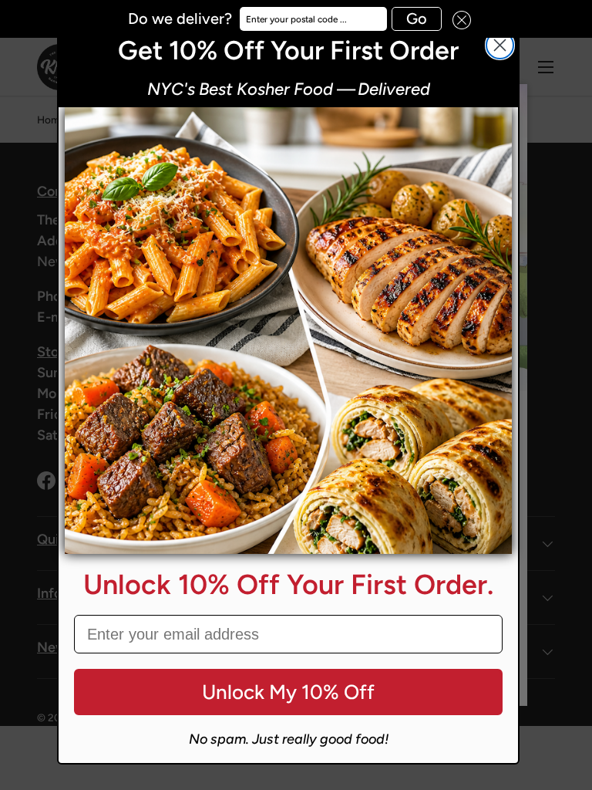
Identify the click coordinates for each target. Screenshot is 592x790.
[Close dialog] (499, 45)
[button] (456, 19)
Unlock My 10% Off (288, 692)
